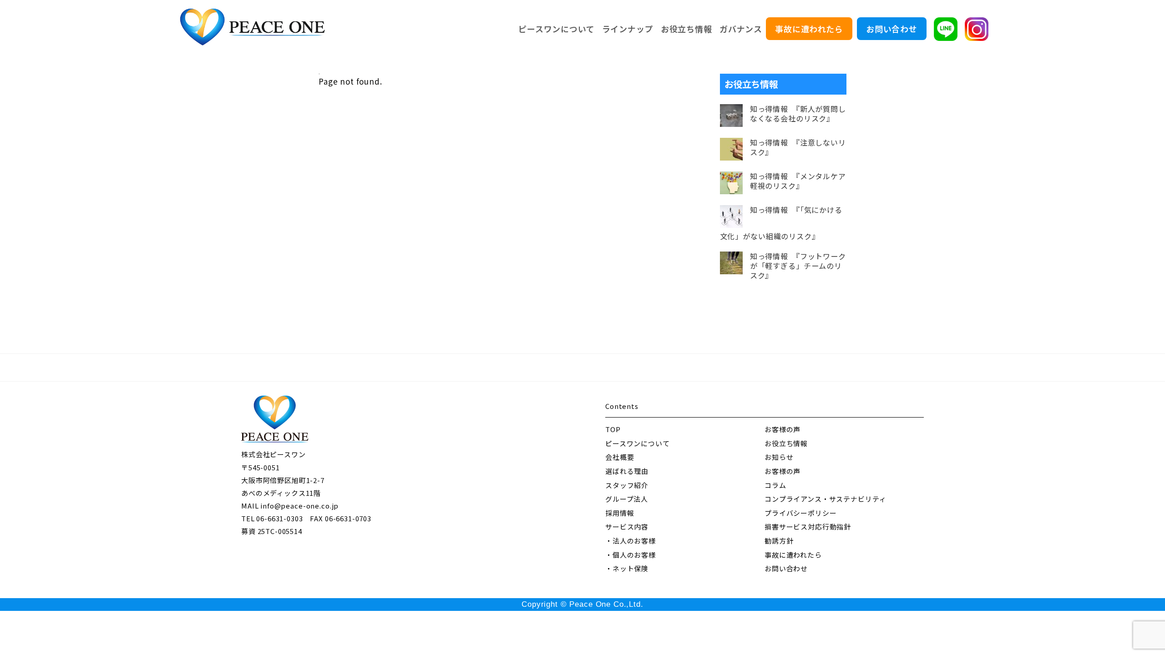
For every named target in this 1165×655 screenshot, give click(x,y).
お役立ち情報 (686, 29)
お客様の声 (782, 429)
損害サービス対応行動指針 (808, 526)
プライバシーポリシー (801, 513)
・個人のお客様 (630, 554)
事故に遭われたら (809, 29)
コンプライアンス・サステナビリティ (825, 499)
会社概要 (619, 457)
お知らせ (779, 457)
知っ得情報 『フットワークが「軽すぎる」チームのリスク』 (798, 266)
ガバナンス (740, 29)
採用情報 (619, 513)
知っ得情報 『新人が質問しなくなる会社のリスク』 (798, 113)
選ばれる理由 (626, 471)
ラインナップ (627, 29)
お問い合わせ (891, 29)
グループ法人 (626, 499)
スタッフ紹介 (626, 485)
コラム (775, 485)
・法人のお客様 (630, 540)
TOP (613, 429)
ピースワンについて (556, 29)
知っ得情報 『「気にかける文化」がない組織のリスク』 (781, 223)
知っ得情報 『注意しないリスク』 (798, 147)
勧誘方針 (779, 540)
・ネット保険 (626, 568)
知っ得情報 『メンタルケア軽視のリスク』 (798, 181)
